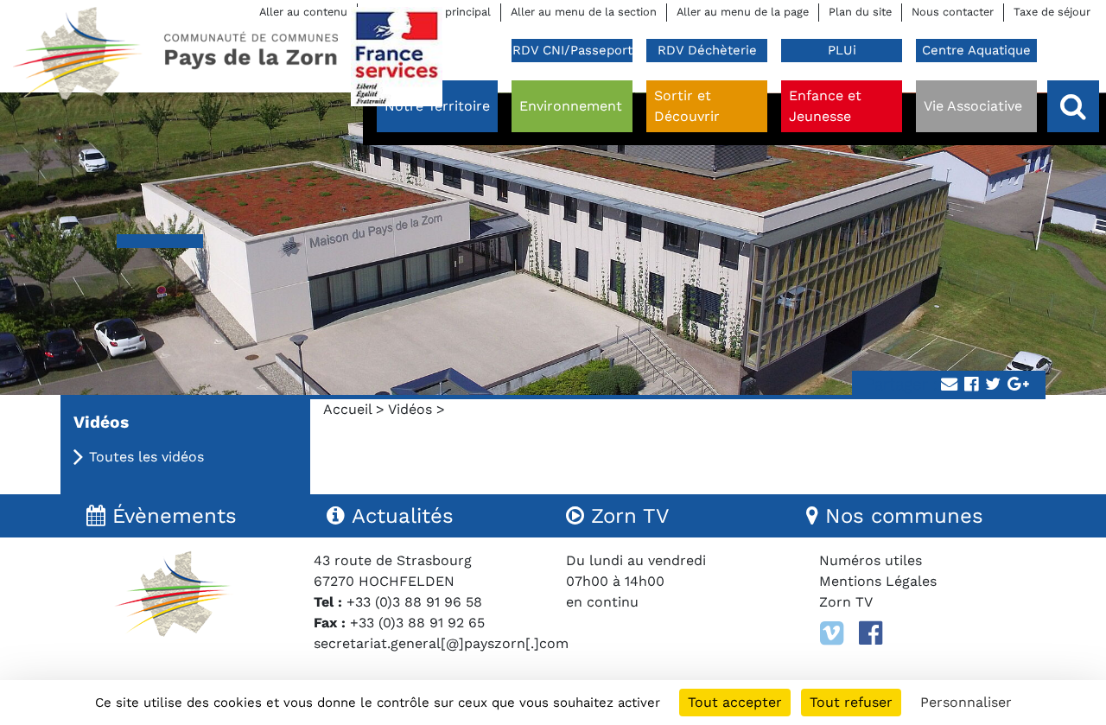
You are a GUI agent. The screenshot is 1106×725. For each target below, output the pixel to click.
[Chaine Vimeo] (832, 633)
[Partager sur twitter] (993, 385)
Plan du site (860, 11)
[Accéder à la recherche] (1073, 106)
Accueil (347, 409)
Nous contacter (953, 11)
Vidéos (410, 409)
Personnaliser (966, 702)
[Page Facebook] (871, 633)
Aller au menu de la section (584, 11)
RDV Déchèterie (707, 50)
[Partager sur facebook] (971, 385)
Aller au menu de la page (743, 11)
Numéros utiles (870, 560)
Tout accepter (735, 702)
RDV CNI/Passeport (572, 50)
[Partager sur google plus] (1018, 385)
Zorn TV (846, 602)
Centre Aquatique (976, 50)
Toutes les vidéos (146, 456)
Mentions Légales (878, 581)
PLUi (842, 50)
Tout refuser (851, 702)
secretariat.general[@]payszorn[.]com (441, 643)
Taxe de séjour (1052, 11)
